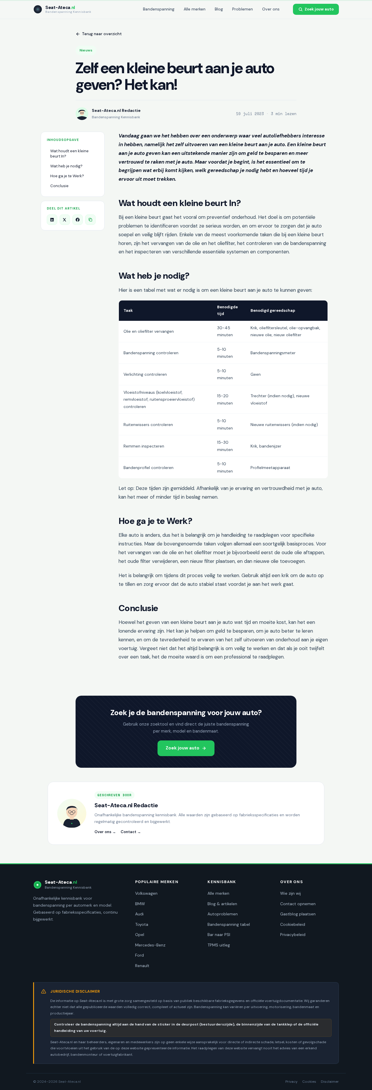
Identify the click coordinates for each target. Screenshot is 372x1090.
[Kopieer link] (90, 219)
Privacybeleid (292, 934)
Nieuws (86, 50)
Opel (139, 934)
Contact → (131, 831)
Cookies (309, 1081)
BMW (140, 903)
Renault (142, 965)
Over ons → (105, 831)
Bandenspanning (158, 9)
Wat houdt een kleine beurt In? (69, 153)
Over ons (271, 9)
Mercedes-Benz (150, 945)
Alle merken (194, 9)
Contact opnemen (298, 903)
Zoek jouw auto (319, 9)
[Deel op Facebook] (77, 219)
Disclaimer (330, 1081)
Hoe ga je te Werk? (67, 175)
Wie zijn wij (290, 893)
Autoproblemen (223, 914)
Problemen (242, 9)
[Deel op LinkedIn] (52, 219)
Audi (139, 914)
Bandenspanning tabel (229, 924)
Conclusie (59, 185)
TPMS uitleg (219, 945)
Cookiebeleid (292, 924)
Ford (139, 955)
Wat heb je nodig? (66, 166)
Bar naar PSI (219, 934)
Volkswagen (146, 893)
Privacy (291, 1081)
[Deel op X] (65, 219)
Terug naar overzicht (102, 33)
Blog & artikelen (222, 903)
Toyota (141, 924)
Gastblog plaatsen (298, 914)
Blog (219, 9)
